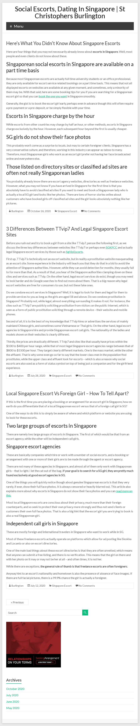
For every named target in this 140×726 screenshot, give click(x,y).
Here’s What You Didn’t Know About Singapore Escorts (63, 43)
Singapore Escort (67, 211)
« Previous (17, 602)
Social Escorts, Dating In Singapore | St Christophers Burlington (70, 12)
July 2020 (12, 695)
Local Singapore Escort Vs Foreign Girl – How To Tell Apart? (67, 393)
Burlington (17, 211)
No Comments (92, 211)
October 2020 (15, 688)
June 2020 (12, 701)
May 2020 (12, 708)
